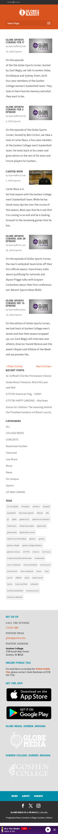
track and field (21, 584)
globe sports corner (27, 532)
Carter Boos (14, 171)
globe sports (12, 532)
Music (9, 466)
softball (18, 577)
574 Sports (25, 506)
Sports (18, 51)
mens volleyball (26, 571)
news (46, 571)
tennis (9, 584)
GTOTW (26, 552)
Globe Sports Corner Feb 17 (15, 41)
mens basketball (30, 565)
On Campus (12, 479)
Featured (11, 453)
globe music (24, 519)
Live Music (12, 459)
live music (46, 552)
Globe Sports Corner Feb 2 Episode (15, 109)
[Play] (48, 829)
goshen (42, 539)
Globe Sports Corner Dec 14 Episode (15, 303)
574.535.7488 (12, 627)
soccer (9, 577)
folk (47, 513)
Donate (38, 796)
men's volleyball (13, 565)
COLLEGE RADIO (15, 433)
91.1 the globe (12, 506)
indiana (36, 552)
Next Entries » (44, 366)
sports (26, 577)
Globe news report (26, 526)
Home (15, 796)
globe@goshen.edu (15, 638)
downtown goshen (26, 513)
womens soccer (32, 590)
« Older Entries (14, 366)
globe (14, 519)
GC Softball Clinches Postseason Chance (28, 376)
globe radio (41, 526)
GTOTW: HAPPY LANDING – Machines (27, 400)
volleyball (34, 584)
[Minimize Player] (54, 830)
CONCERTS (12, 439)
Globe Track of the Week (16, 539)
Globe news (11, 526)
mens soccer (45, 565)
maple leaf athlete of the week (19, 558)
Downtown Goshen (16, 446)
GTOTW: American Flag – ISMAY (23, 394)
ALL (8, 426)
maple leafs (39, 558)
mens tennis (12, 571)
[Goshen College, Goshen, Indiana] (29, 770)
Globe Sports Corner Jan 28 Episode (16, 238)
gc (8, 519)
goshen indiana (13, 552)
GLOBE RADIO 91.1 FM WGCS (24, 812)
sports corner (37, 577)
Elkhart (40, 513)
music (38, 571)
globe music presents (40, 519)
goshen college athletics (32, 545)
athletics (36, 506)
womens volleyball (14, 597)
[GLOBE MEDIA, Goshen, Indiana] (29, 740)
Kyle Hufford (15, 46)
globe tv (32, 539)
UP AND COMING (15, 492)
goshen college (13, 545)
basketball (11, 513)
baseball (46, 506)
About (26, 796)
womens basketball (15, 590)
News (9, 472)
